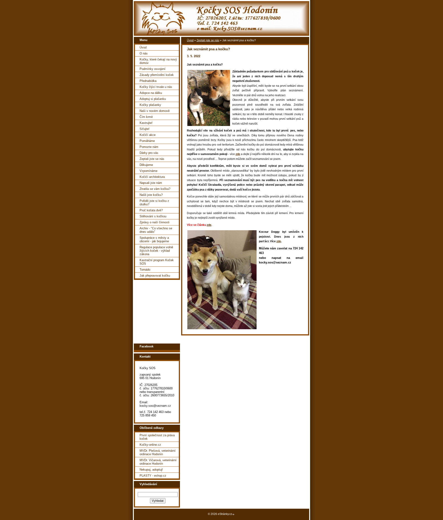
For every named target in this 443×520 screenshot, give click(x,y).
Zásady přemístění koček (157, 75)
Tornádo (145, 269)
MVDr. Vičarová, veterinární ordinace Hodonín (158, 461)
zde (238, 154)
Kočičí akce (148, 135)
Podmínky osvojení (152, 69)
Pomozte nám (149, 147)
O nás (144, 53)
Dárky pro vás (149, 153)
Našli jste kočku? (151, 195)
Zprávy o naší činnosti (154, 222)
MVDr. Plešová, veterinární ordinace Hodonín (158, 452)
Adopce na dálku (151, 93)
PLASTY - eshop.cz (153, 475)
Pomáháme (147, 141)
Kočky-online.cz (150, 444)
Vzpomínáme (148, 171)
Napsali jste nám (151, 183)
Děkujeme (146, 165)
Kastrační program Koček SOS (157, 261)
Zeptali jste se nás (152, 159)
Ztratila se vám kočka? (155, 189)
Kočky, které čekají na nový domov (158, 61)
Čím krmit (146, 117)
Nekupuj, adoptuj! (151, 469)
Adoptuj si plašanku (153, 99)
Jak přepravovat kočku (155, 275)
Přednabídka (148, 81)
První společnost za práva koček (157, 436)
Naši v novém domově (155, 111)
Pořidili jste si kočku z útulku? (154, 202)
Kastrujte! (146, 123)
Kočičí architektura (152, 177)
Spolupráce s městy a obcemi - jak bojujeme (154, 239)
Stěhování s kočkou (153, 216)
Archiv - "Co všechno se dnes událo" (156, 230)
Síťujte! (145, 129)
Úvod (143, 47)
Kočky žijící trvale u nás (156, 87)
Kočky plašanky (150, 105)
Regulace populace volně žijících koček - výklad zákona (156, 250)
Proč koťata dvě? (151, 210)
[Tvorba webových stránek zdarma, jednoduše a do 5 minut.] (233, 514)
